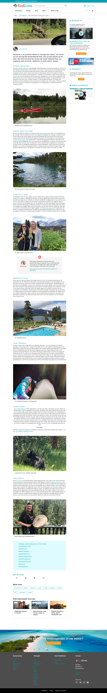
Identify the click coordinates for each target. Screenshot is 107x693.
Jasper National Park (45, 133)
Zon (35, 660)
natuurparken (22, 592)
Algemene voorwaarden (60, 663)
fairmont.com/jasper (24, 551)
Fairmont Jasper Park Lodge (20, 139)
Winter (35, 671)
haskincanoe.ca (23, 548)
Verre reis (36, 673)
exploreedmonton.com (25, 546)
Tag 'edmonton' (23, 15)
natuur (39, 588)
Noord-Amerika (17, 588)
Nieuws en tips (54, 10)
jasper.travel (22, 564)
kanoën (30, 592)
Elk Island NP (24, 68)
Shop (36, 10)
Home (15, 15)
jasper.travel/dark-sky (24, 559)
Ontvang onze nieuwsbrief (53, 643)
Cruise (35, 665)
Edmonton (32, 588)
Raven (15, 203)
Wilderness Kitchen (56, 482)
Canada (25, 588)
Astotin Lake (16, 76)
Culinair (35, 675)
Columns (36, 684)
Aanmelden (81, 79)
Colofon (51, 690)
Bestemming (18, 10)
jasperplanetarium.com (25, 561)
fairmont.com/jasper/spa (25, 556)
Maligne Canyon (17, 480)
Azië (14, 661)
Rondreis (36, 678)
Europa (14, 660)
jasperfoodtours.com (24, 553)
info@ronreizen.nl (79, 672)
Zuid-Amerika (16, 665)
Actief (35, 669)
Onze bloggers (58, 660)
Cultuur (35, 682)
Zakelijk (56, 661)
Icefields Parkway (20, 408)
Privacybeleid (44, 690)
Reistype (28, 10)
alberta (59, 588)
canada (45, 588)
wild (15, 592)
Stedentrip (36, 661)
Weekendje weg (37, 663)
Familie (35, 680)
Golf (35, 667)
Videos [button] (44, 10)
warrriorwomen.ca (23, 566)
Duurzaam (36, 676)
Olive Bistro (49, 208)
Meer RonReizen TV (81, 53)
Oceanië (15, 667)
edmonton (53, 588)
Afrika (14, 669)
